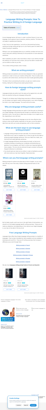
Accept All (33, 405)
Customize (19, 405)
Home (1, 9)
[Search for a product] (43, 3)
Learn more (23, 401)
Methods (5, 9)
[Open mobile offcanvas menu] (1, 3)
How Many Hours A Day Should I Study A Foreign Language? (23, 316)
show (18, 27)
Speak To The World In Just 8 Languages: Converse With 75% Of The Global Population (7, 327)
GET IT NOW (9, 189)
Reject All (26, 405)
